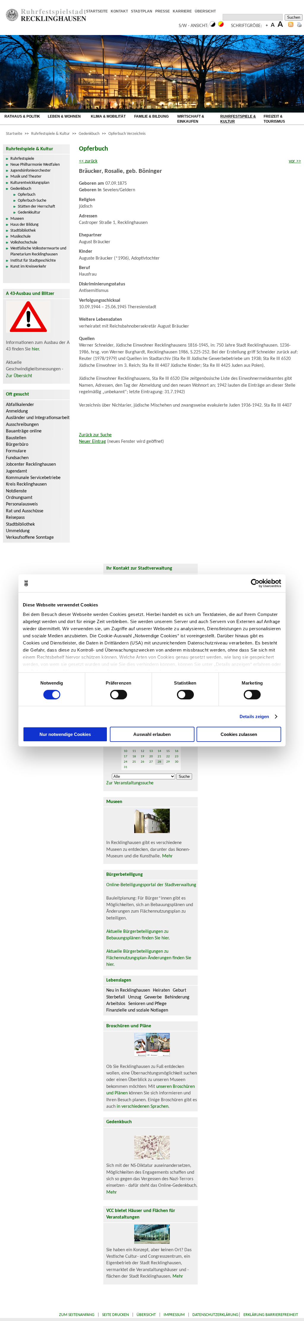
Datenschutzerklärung (215, 1315)
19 (142, 756)
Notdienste (16, 491)
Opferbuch (26, 194)
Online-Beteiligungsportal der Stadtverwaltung (151, 885)
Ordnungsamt (19, 497)
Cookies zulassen (239, 734)
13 (151, 751)
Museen (17, 219)
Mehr (167, 856)
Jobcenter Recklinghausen (31, 464)
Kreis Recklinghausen (26, 484)
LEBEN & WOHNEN (64, 116)
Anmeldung (17, 411)
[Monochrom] (213, 25)
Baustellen (16, 438)
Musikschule (20, 236)
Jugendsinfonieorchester (30, 170)
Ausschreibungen (22, 424)
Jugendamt (16, 471)
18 (134, 756)
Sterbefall (115, 997)
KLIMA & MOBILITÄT (108, 116)
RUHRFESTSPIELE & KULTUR (238, 119)
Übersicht (146, 1315)
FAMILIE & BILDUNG (151, 116)
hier (35, 349)
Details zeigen (254, 716)
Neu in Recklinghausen (128, 990)
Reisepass (15, 517)
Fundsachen (17, 458)
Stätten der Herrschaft (36, 206)
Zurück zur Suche (95, 435)
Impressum (174, 1315)
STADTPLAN (141, 11)
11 (134, 751)
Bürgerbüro (17, 444)
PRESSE (162, 11)
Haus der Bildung (24, 224)
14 (159, 751)
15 (168, 751)
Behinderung (177, 997)
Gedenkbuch (89, 134)
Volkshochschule (23, 242)
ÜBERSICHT (205, 11)
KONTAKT (119, 11)
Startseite (14, 134)
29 (168, 762)
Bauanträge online (24, 431)
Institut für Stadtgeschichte (33, 260)
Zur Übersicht (19, 376)
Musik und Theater (26, 176)
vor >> (295, 161)
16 (176, 751)
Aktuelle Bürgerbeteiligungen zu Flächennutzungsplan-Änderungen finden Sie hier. (148, 958)
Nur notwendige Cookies (65, 734)
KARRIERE (182, 11)
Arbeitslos (115, 1003)
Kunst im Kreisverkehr (28, 266)
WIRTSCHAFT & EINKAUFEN (190, 119)
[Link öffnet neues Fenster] (220, 11)
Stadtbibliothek (23, 230)
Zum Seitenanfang (76, 1315)
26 (142, 762)
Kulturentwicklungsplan (29, 183)
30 (176, 762)
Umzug (134, 997)
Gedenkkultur (29, 212)
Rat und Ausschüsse (24, 511)
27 (151, 762)
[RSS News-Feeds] (291, 25)
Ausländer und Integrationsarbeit (37, 417)
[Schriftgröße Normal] (272, 25)
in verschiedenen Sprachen (142, 1106)
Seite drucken (115, 1315)
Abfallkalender (20, 404)
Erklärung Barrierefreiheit (270, 1315)
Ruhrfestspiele (22, 159)
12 (142, 751)
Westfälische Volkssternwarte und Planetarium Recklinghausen (38, 251)
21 (159, 756)
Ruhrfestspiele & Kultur (50, 134)
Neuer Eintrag (92, 441)
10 (125, 751)
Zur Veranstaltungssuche (129, 783)
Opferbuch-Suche (32, 200)
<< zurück (88, 161)
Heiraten (161, 990)
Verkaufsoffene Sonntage (30, 537)
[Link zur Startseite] (46, 20)
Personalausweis (22, 504)
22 (168, 756)
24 (125, 762)
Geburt (179, 990)
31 (125, 767)
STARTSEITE (97, 11)
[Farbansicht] (221, 25)
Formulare (16, 451)
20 (151, 756)
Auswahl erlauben (152, 734)
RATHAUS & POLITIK (22, 116)
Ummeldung (18, 531)
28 (159, 762)
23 (176, 756)
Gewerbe (153, 997)
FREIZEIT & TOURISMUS (274, 119)
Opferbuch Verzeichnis (126, 134)
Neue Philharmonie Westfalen (35, 164)
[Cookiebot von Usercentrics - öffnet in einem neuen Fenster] (255, 583)
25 (134, 762)
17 (125, 756)
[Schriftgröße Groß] (266, 25)
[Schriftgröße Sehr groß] (280, 25)
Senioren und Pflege (147, 1003)
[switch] (118, 694)
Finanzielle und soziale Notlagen (137, 1010)
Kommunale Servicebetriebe (33, 477)
